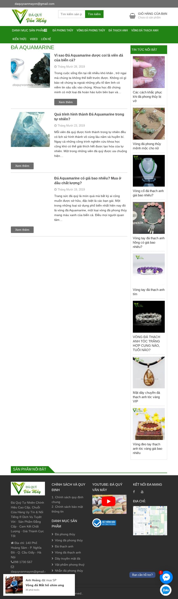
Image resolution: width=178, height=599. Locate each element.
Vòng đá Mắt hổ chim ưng (45, 585)
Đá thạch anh (118, 30)
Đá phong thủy (63, 30)
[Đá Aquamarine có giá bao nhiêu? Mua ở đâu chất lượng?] (30, 198)
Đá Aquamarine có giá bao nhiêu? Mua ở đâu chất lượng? (87, 180)
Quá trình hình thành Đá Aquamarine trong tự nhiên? (89, 116)
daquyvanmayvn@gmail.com (31, 571)
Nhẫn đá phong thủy (69, 570)
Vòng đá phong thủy (91, 30)
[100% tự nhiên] (31, 16)
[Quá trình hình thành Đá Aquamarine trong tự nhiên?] (30, 134)
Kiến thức (19, 39)
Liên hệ (46, 39)
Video (34, 39)
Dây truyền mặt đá (67, 558)
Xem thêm (66, 102)
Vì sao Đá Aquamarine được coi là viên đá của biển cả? (88, 58)
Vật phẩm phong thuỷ (69, 564)
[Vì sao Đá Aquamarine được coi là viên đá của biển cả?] (30, 75)
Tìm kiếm (94, 14)
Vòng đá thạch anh (144, 30)
